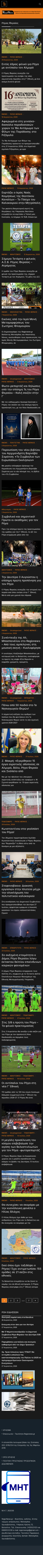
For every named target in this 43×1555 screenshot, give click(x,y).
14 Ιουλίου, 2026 (23, 1136)
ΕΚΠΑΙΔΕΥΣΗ (29, 698)
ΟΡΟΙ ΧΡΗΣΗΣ (9, 1457)
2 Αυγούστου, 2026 (9, 512)
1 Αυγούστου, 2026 (24, 701)
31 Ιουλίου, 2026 (32, 756)
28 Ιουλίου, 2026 (32, 881)
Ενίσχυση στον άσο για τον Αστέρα (18, 1324)
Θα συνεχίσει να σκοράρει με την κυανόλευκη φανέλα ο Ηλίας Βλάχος (20, 1208)
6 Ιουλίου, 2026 (8, 1261)
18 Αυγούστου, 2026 (9, 117)
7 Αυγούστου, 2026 (9, 315)
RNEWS (4, 57)
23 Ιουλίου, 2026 (8, 951)
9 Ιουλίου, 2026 (32, 1200)
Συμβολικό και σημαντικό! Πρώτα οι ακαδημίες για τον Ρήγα (20, 520)
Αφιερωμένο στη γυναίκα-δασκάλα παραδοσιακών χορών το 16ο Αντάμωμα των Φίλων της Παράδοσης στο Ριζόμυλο (20, 128)
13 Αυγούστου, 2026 (25, 188)
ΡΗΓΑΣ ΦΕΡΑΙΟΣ (16, 57)
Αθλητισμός (6, 509)
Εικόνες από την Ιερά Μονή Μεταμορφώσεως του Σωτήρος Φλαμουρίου (19, 323)
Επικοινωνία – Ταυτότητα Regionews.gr (19, 1434)
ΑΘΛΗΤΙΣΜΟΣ (15, 254)
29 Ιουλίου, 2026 (8, 824)
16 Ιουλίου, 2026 (23, 1079)
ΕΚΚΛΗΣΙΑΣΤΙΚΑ (16, 312)
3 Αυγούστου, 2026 (24, 382)
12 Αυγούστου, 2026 (32, 254)
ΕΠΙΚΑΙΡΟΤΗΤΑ (15, 948)
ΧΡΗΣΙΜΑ (7, 1430)
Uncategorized (15, 379)
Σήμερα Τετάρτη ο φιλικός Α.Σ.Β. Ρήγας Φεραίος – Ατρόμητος (19, 262)
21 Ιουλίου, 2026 (23, 1018)
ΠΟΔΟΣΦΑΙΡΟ (7, 822)
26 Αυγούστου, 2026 (10, 60)
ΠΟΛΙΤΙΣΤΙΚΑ (15, 443)
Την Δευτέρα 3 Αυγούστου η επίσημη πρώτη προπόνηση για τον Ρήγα (21, 580)
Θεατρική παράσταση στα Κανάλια (17, 1317)
